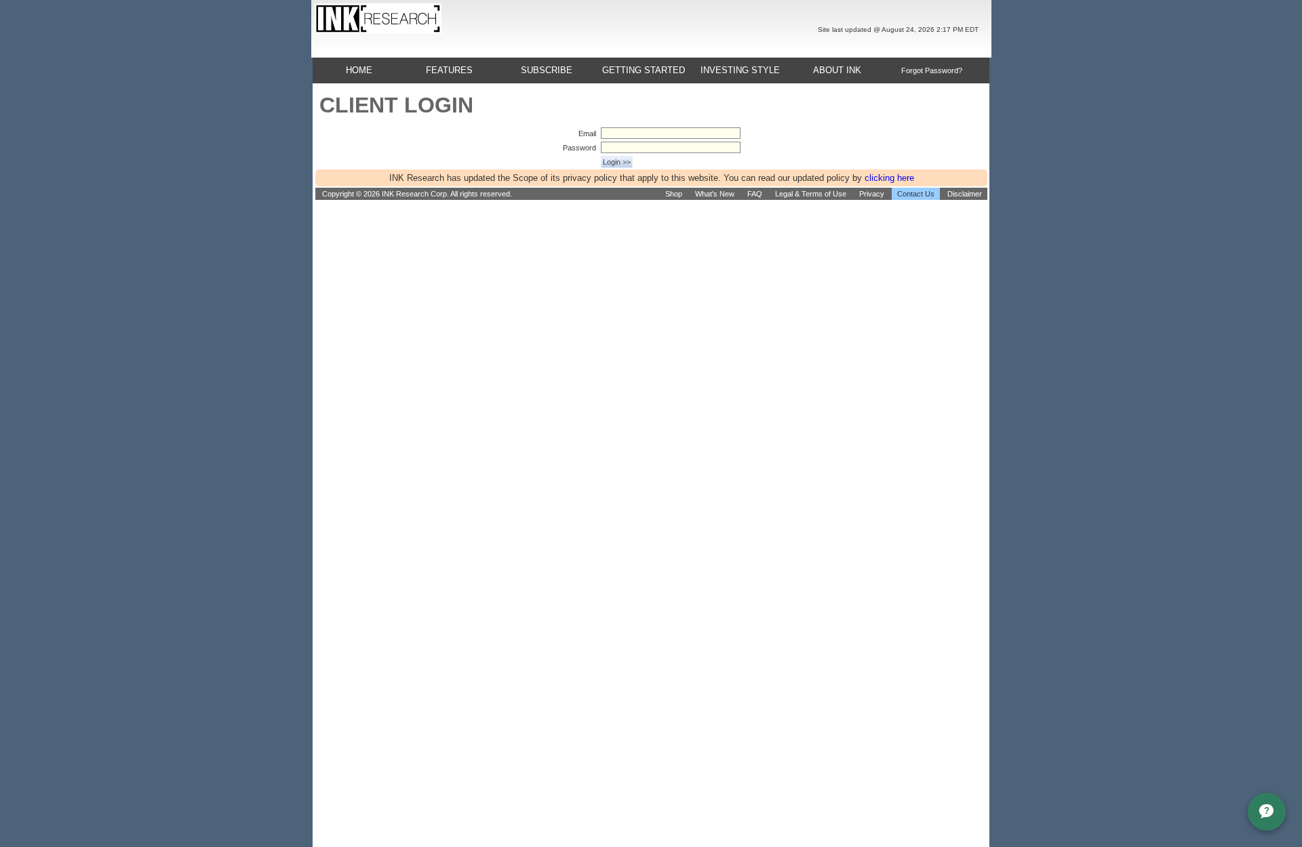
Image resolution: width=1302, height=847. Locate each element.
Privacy (871, 194)
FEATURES (449, 70)
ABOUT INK (837, 70)
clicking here (889, 178)
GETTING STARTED (643, 70)
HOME (359, 70)
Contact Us (915, 194)
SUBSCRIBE (546, 70)
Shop (673, 194)
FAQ (754, 194)
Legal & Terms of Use (810, 194)
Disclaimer (964, 194)
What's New (714, 194)
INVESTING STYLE (740, 70)
